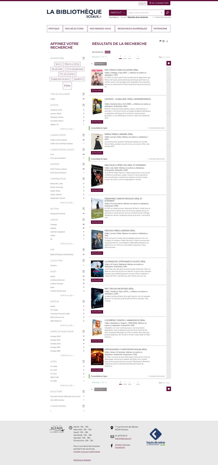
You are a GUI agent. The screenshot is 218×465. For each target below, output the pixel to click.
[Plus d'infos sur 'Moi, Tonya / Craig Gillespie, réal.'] (97, 77)
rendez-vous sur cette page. (86, 451)
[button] (58, 64)
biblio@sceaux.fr (123, 438)
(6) (66, 244)
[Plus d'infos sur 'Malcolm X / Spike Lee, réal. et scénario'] (97, 175)
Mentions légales (82, 460)
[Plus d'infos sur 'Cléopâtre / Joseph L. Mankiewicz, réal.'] (97, 327)
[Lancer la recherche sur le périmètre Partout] (168, 13)
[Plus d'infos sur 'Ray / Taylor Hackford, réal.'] (97, 298)
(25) (66, 129)
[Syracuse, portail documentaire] (74, 13)
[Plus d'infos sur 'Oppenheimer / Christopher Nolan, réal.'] (97, 356)
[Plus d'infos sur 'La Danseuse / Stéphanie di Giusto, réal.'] (97, 268)
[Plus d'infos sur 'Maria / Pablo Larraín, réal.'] (97, 141)
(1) (66, 355)
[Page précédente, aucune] (116, 57)
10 (160, 57)
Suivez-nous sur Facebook (122, 446)
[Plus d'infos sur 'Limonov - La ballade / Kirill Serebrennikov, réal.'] (97, 106)
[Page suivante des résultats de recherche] (143, 57)
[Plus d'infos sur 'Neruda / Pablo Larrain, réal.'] (97, 240)
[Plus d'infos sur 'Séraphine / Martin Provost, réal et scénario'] (97, 208)
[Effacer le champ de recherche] (162, 13)
